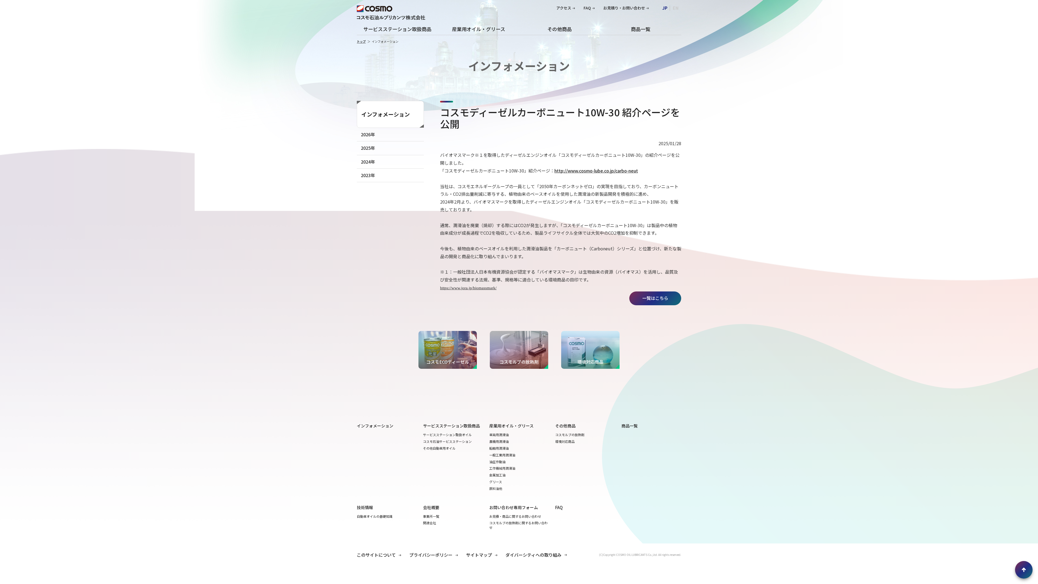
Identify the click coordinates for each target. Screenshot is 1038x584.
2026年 (368, 134)
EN (675, 8)
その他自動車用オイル (439, 448)
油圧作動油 (497, 462)
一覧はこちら (655, 298)
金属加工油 (497, 475)
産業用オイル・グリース (478, 28)
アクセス (563, 8)
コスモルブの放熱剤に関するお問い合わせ (518, 525)
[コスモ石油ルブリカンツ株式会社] (391, 12)
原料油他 (495, 488)
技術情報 (365, 507)
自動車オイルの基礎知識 (374, 516)
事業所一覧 (431, 516)
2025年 (368, 148)
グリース (495, 482)
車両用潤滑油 (499, 435)
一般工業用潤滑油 (502, 455)
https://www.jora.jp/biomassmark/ (468, 288)
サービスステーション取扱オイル (447, 435)
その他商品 (559, 28)
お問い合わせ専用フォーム (513, 507)
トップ (361, 41)
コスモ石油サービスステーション (447, 441)
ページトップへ (1024, 570)
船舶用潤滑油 (499, 448)
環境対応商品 (565, 441)
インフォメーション (385, 114)
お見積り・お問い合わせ (624, 8)
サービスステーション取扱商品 (397, 28)
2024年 (368, 161)
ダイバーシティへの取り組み (533, 555)
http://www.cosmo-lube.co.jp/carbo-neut (596, 170)
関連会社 (429, 523)
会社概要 (431, 507)
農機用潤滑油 (499, 441)
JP (664, 8)
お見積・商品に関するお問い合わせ (515, 516)
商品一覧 (640, 28)
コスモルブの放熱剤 (569, 435)
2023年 (368, 175)
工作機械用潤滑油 (502, 468)
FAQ (587, 8)
